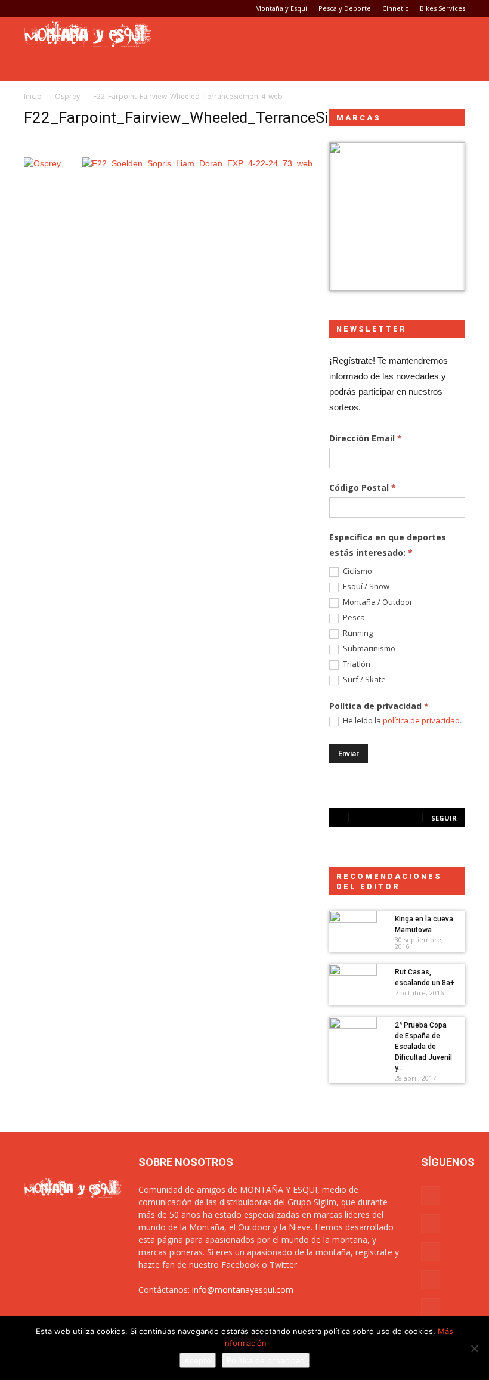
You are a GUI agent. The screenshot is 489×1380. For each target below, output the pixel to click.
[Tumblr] (72, 8)
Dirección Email (365, 438)
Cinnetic (395, 8)
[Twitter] (92, 8)
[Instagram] (52, 8)
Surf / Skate (363, 679)
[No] (474, 1348)
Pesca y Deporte (344, 8)
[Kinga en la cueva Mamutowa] (353, 927)
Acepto (197, 1360)
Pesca (353, 617)
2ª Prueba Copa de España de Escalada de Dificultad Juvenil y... (423, 1046)
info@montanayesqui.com (242, 1289)
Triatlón (355, 664)
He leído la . (401, 721)
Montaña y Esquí (281, 8)
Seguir (444, 817)
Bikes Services (442, 8)
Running (357, 633)
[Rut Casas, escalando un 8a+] (353, 980)
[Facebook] (33, 8)
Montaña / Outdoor (377, 602)
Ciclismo (356, 571)
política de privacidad (421, 720)
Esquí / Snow (365, 586)
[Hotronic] (397, 216)
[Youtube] (111, 8)
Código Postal (362, 487)
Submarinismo (368, 648)
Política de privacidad (266, 1360)
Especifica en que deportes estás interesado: (387, 544)
